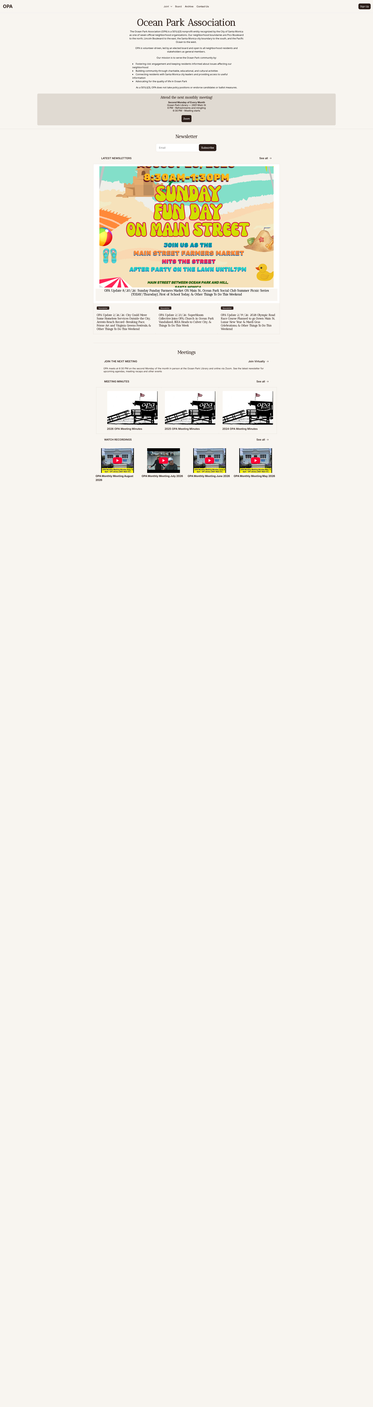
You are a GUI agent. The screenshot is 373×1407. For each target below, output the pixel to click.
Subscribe (207, 147)
